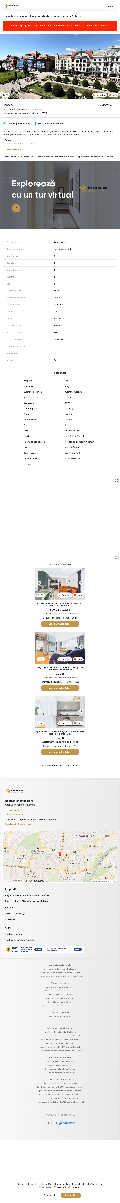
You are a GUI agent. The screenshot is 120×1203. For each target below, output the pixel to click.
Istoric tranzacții (15, 913)
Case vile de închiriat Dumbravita (60, 1069)
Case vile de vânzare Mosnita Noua (60, 998)
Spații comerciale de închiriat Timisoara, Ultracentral (60, 1102)
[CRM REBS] (66, 1123)
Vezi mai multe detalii (60, 624)
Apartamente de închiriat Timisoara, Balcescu (60, 1039)
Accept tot (71, 1195)
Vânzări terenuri (60, 1012)
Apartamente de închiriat (60, 1028)
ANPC (8, 928)
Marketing (76, 1187)
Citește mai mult (12, 149)
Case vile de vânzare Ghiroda (60, 995)
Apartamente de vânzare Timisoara (60, 969)
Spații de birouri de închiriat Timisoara (60, 1083)
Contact (10, 919)
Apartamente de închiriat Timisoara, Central (60, 1036)
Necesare (46, 1187)
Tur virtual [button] (101, 95)
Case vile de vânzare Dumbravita (60, 991)
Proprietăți (11, 889)
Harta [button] (114, 95)
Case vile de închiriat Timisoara (60, 1061)
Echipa (9, 907)
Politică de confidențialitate (20, 940)
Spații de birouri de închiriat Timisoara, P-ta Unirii (60, 1091)
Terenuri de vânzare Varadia (60, 1016)
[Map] (60, 520)
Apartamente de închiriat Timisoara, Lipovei (60, 1047)
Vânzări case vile (60, 983)
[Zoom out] (116, 558)
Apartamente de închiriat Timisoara (55, 156)
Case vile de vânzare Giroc (60, 1002)
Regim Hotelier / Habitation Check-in (27, 895)
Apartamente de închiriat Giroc (60, 1043)
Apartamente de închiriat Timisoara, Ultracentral (60, 1051)
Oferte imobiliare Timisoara (18, 156)
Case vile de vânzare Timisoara (60, 987)
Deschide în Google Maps (18, 824)
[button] (4, 65)
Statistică (61, 1187)
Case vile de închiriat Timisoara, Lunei (60, 1073)
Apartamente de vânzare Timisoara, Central (60, 973)
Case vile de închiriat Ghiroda (60, 1065)
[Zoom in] (116, 554)
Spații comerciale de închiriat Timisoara (60, 1098)
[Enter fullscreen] (116, 480)
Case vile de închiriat (60, 1057)
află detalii (51, 1184)
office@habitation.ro (16, 814)
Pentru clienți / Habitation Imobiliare (26, 901)
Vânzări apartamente (60, 965)
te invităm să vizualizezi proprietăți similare (83, 25)
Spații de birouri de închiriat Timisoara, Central (60, 1094)
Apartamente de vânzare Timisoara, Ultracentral (60, 976)
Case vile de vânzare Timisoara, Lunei (60, 1006)
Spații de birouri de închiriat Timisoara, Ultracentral (60, 1087)
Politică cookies (13, 934)
